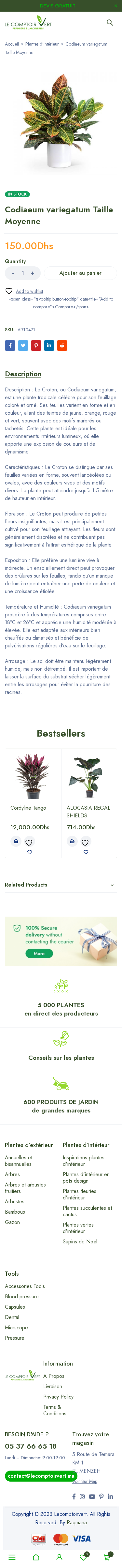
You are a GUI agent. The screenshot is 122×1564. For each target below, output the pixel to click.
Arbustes (14, 1201)
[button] (15, 841)
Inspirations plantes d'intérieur (83, 1161)
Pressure (14, 1338)
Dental (12, 1317)
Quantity (15, 261)
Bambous (15, 1212)
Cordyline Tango (28, 808)
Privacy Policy (58, 1396)
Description (23, 373)
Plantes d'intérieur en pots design (86, 1178)
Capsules (15, 1307)
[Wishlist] (24, 291)
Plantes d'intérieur (42, 44)
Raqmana (77, 1522)
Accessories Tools (25, 1286)
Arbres (12, 1174)
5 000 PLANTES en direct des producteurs (61, 1009)
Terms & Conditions (54, 1410)
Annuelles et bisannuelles (18, 1161)
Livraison (52, 1386)
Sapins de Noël (80, 1241)
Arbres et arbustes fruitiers (25, 1188)
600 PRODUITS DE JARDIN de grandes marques (61, 1106)
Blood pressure (22, 1296)
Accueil (12, 44)
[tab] (23, 373)
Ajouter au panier (81, 273)
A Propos (53, 1376)
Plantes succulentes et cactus (87, 1211)
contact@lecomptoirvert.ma (41, 1476)
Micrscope (16, 1327)
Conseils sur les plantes (61, 1057)
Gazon (12, 1222)
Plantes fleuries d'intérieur (79, 1194)
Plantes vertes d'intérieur (78, 1228)
